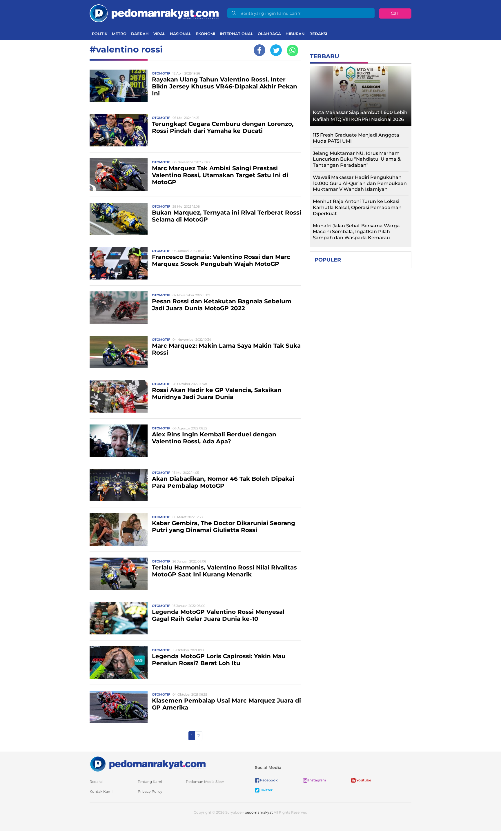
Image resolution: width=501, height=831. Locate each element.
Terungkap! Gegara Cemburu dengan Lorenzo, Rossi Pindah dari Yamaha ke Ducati (222, 127)
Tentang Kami (150, 781)
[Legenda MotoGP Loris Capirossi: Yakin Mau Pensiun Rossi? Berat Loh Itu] (119, 662)
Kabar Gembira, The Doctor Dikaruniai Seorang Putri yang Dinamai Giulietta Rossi (223, 527)
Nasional (180, 33)
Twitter (266, 790)
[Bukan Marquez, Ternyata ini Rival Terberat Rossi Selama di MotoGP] (119, 218)
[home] (148, 763)
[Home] (154, 13)
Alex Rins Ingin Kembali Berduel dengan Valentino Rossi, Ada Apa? (214, 438)
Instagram (316, 780)
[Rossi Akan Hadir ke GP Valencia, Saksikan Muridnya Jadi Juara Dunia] (119, 396)
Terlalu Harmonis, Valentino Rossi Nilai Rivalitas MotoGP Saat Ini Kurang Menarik (224, 571)
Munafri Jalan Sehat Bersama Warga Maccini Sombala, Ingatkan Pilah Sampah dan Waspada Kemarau (356, 232)
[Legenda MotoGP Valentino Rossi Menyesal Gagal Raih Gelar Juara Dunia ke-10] (119, 617)
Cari (395, 13)
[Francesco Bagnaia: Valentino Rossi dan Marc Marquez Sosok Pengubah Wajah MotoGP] (119, 263)
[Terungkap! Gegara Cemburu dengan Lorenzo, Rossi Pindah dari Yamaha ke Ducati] (119, 130)
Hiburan (295, 33)
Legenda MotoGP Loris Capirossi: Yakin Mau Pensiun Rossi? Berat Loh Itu (219, 660)
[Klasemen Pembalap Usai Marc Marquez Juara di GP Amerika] (119, 706)
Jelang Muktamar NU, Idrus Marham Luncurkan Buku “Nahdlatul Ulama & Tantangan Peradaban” (357, 159)
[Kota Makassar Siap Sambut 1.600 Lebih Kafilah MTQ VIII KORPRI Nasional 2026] (360, 94)
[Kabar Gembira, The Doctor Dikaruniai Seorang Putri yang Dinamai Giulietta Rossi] (119, 529)
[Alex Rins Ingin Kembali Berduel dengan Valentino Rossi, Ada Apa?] (119, 440)
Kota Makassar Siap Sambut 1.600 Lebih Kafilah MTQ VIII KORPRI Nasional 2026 (360, 116)
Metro (119, 33)
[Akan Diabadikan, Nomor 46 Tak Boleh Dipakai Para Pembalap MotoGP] (119, 484)
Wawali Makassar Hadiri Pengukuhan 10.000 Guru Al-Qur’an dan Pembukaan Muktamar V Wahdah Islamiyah (360, 183)
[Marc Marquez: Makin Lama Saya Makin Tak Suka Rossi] (119, 351)
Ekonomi (205, 33)
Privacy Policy (150, 791)
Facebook (268, 780)
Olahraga (269, 33)
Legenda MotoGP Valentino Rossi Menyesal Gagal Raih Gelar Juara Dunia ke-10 (218, 615)
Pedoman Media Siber (205, 781)
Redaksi (318, 33)
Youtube (363, 780)
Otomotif (161, 73)
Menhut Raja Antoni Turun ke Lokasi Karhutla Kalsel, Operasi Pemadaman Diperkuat (357, 207)
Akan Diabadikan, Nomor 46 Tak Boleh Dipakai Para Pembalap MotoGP (223, 482)
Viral (159, 33)
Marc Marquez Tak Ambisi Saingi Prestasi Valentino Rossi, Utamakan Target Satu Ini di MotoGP (220, 175)
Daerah (140, 33)
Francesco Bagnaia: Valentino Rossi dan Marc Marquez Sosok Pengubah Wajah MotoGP (221, 260)
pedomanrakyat (259, 812)
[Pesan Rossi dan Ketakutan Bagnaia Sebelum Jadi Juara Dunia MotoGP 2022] (119, 307)
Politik (99, 33)
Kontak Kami (101, 791)
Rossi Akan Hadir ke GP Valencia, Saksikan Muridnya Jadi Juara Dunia (217, 393)
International (236, 33)
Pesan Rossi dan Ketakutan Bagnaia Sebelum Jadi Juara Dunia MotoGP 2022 (221, 305)
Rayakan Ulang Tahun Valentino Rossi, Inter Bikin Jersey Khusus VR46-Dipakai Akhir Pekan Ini (224, 86)
